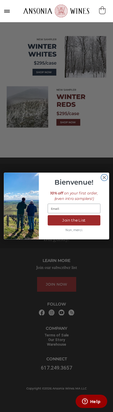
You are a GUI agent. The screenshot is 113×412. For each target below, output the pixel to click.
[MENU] (6, 11)
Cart (103, 10)
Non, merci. (74, 230)
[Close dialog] (104, 177)
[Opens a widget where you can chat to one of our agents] (91, 402)
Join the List (74, 220)
